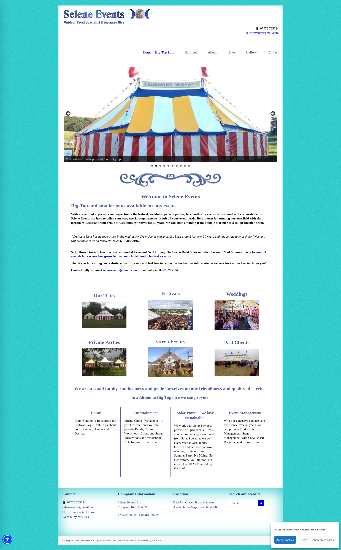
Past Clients (236, 342)
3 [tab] (160, 166)
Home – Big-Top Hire (158, 52)
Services (191, 52)
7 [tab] (177, 166)
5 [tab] (168, 166)
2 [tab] (156, 166)
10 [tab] (189, 166)
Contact (273, 52)
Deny (304, 539)
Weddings (236, 294)
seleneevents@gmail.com (262, 32)
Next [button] (272, 113)
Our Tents (104, 295)
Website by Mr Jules (75, 517)
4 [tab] (164, 166)
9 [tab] (185, 166)
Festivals (170, 293)
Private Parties (104, 342)
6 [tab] (173, 166)
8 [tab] (181, 166)
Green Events (170, 341)
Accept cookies (285, 539)
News (231, 52)
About (212, 52)
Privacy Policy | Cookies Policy (138, 514)
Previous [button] (68, 113)
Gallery (251, 52)
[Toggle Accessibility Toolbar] (7, 541)
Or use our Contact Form (78, 512)
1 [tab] (152, 166)
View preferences (323, 539)
